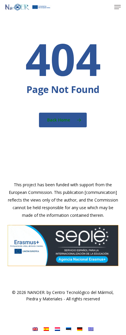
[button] (117, 7)
